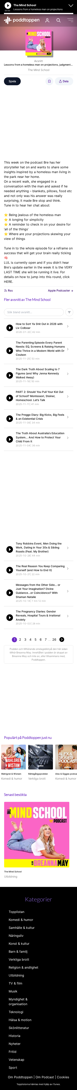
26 (54, 639)
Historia (14, 1036)
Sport (13, 1068)
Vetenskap (16, 1060)
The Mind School (38, 70)
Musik (13, 991)
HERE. (8, 282)
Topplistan (16, 912)
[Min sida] (47, 20)
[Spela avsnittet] (9, 328)
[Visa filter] (69, 312)
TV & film (15, 983)
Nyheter (15, 1044)
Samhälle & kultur (22, 928)
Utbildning (16, 975)
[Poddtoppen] (21, 20)
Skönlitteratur (19, 1028)
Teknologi (16, 1012)
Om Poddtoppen (20, 1077)
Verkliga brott (19, 959)
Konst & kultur (19, 944)
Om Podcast (45, 1077)
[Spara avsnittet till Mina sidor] (49, 81)
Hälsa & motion (20, 1020)
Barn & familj (18, 951)
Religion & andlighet (23, 967)
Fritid (12, 1052)
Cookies (63, 1077)
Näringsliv (16, 936)
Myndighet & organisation (18, 1001)
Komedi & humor (21, 920)
